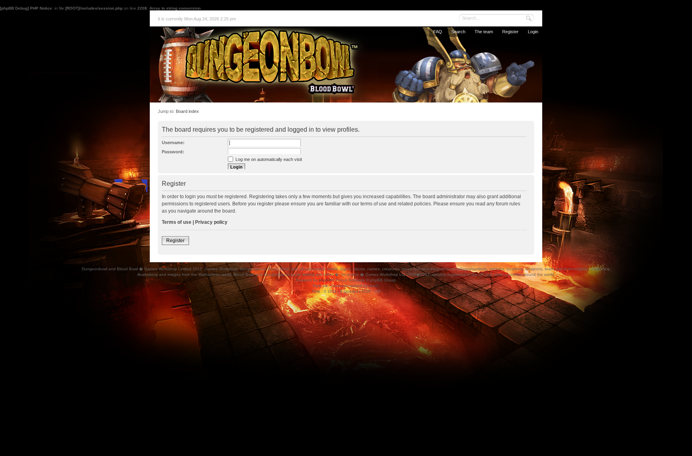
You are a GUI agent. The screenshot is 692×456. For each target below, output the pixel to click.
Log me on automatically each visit (268, 159)
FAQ (437, 31)
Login (533, 31)
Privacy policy (211, 222)
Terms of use (176, 222)
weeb (374, 285)
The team (484, 31)
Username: (173, 142)
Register (510, 31)
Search (458, 31)
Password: (173, 151)
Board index (187, 111)
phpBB (325, 280)
